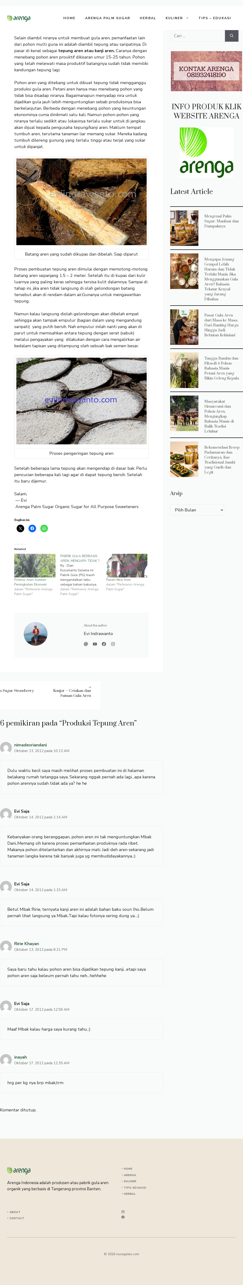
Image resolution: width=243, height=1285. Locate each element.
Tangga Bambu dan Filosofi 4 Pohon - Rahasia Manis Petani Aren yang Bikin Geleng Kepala (184, 370)
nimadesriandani (30, 745)
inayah (20, 1057)
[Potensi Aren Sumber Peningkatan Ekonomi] (35, 565)
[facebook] (123, 1217)
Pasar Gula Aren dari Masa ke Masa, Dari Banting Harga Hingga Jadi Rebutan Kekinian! (184, 327)
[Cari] (231, 36)
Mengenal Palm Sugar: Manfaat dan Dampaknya (184, 228)
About (15, 1212)
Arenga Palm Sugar (108, 18)
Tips (127, 1188)
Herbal (148, 18)
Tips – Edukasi (214, 18)
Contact (17, 1218)
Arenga (130, 1175)
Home (69, 18)
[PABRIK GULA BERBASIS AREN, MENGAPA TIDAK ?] (83, 575)
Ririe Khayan (26, 944)
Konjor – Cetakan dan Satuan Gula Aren (72, 693)
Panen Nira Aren (118, 579)
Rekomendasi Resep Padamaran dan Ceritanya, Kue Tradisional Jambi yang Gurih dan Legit (184, 459)
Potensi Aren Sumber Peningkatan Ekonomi (30, 582)
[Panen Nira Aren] (126, 565)
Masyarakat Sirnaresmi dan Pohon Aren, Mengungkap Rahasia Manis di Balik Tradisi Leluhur (184, 413)
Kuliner (174, 18)
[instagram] (123, 1211)
